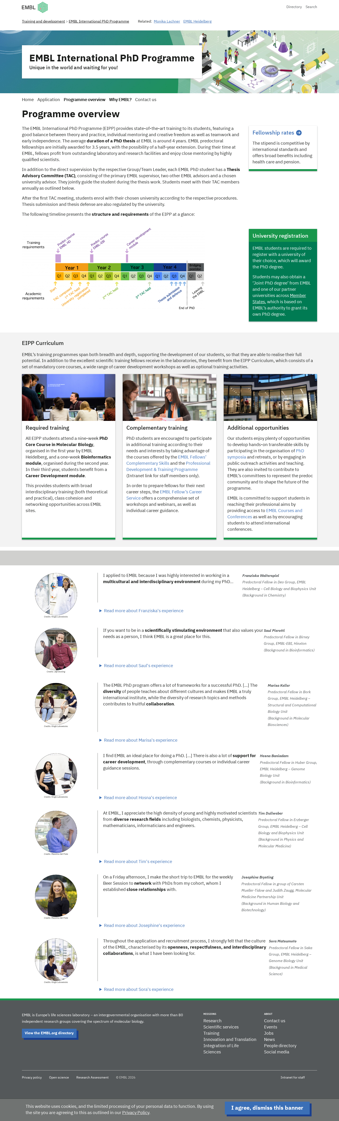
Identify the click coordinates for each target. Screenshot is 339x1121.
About (268, 1014)
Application (48, 100)
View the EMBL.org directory (49, 1033)
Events (270, 1027)
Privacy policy (32, 1077)
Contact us (145, 100)
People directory (280, 1046)
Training (211, 1033)
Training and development (43, 22)
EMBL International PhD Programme (99, 22)
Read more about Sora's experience (138, 989)
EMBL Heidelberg (197, 22)
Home (28, 100)
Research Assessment (92, 1077)
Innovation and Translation (229, 1039)
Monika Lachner (167, 22)
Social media (276, 1052)
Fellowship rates (273, 133)
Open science (59, 1077)
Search (311, 7)
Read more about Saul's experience (138, 666)
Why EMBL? (120, 100)
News (269, 1039)
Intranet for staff (293, 1077)
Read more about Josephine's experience (144, 925)
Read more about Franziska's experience (143, 611)
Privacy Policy (135, 1113)
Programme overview (84, 100)
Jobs (269, 1033)
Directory (294, 7)
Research (212, 1021)
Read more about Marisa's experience (140, 740)
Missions (209, 1014)
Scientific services (221, 1027)
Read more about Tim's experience (138, 862)
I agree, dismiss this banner (267, 1108)
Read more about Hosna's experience (140, 798)
